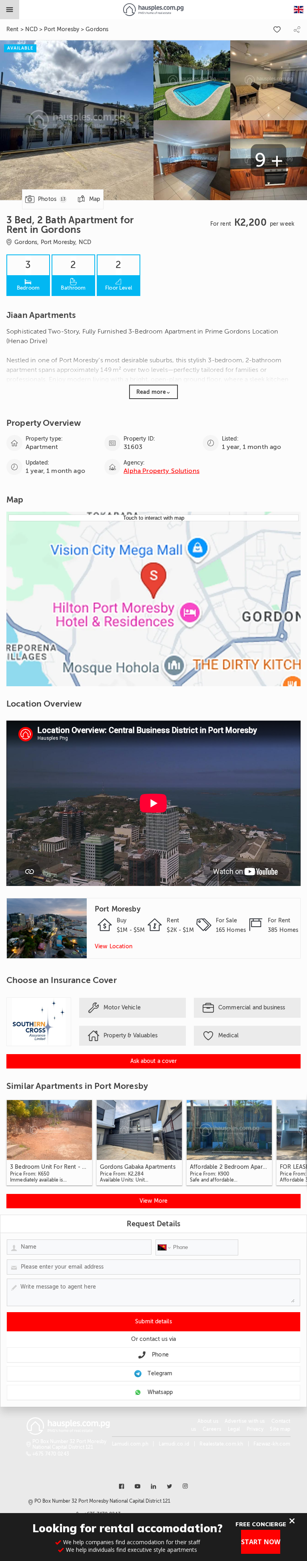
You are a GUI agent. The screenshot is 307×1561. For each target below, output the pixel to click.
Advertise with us (245, 1421)
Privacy (255, 1429)
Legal (234, 1429)
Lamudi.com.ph (130, 1444)
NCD (31, 29)
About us (207, 1421)
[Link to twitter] (169, 1486)
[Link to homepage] (153, 9)
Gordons (97, 29)
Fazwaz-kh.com (271, 1444)
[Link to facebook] (122, 1486)
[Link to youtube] (138, 1486)
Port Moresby (61, 29)
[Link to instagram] (185, 1486)
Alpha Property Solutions (161, 471)
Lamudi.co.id (174, 1444)
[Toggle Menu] (9, 9)
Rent (12, 29)
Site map (280, 1429)
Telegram (160, 1373)
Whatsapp (160, 1392)
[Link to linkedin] (153, 1486)
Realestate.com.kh (221, 1444)
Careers (212, 1429)
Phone (160, 1355)
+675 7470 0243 (51, 1454)
